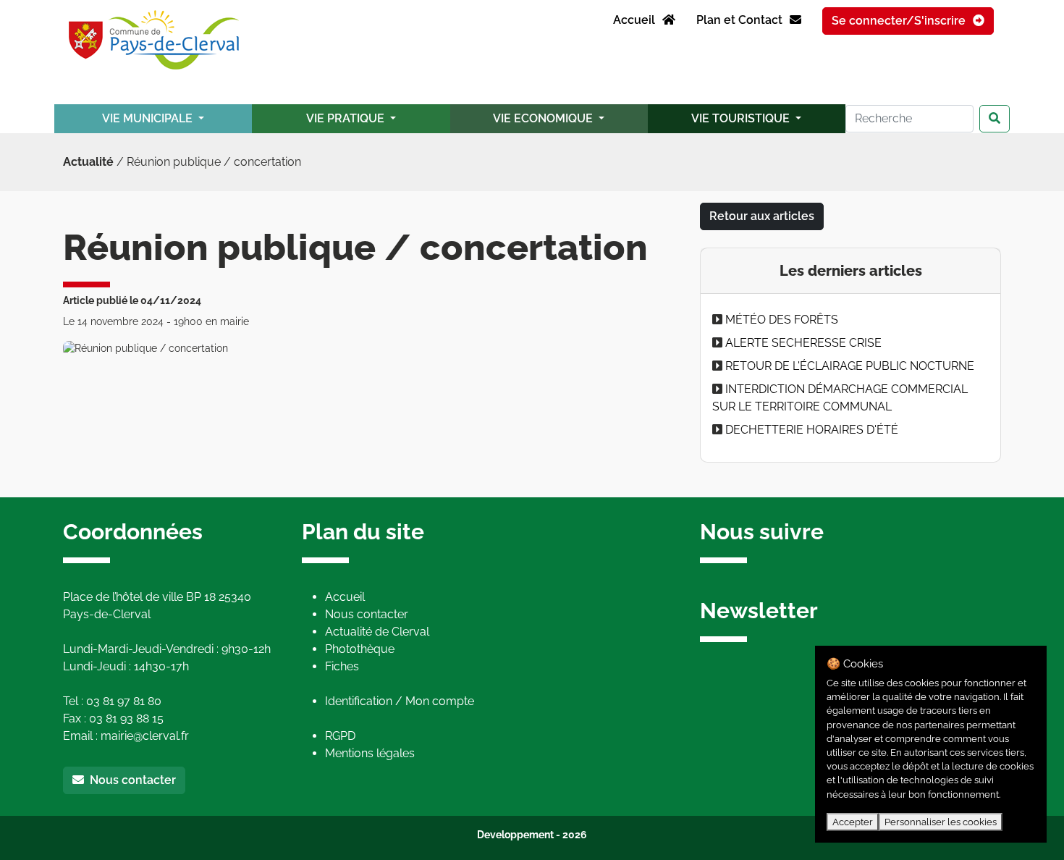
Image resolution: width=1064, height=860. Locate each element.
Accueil (635, 20)
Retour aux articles (761, 216)
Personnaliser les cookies (940, 822)
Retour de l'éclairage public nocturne (849, 366)
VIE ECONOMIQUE (544, 118)
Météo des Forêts (781, 319)
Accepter (852, 822)
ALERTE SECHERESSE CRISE (803, 343)
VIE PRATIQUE (346, 118)
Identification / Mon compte (399, 701)
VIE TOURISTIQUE (742, 118)
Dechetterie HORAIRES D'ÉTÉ (811, 430)
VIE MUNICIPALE (148, 118)
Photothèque (359, 649)
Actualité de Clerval (377, 631)
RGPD (340, 736)
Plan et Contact (740, 20)
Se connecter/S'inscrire (900, 21)
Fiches (342, 666)
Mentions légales (370, 753)
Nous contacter (130, 780)
